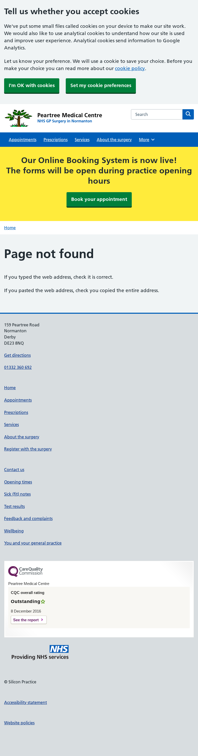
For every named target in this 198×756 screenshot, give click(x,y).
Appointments (22, 139)
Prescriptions (56, 139)
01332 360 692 (18, 367)
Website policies (19, 722)
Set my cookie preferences (100, 85)
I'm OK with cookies (32, 85)
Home (10, 227)
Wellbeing (14, 530)
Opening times (18, 482)
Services (82, 139)
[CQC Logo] (25, 576)
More (146, 139)
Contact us (14, 469)
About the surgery (114, 139)
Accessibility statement (25, 702)
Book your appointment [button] (99, 199)
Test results (14, 506)
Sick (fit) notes (17, 494)
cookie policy (130, 68)
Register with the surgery (28, 449)
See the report (26, 620)
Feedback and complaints (28, 518)
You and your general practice (33, 543)
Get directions (17, 355)
